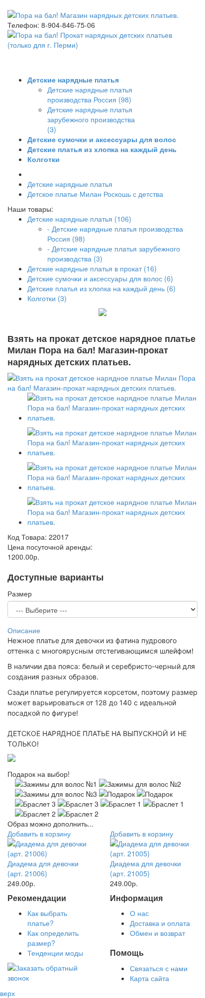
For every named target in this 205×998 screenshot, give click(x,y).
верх (7, 993)
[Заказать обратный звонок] (51, 978)
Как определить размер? (53, 938)
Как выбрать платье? (47, 918)
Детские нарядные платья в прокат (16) (92, 268)
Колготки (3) (47, 298)
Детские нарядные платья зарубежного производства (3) (91, 119)
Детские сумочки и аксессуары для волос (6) (100, 278)
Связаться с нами (159, 968)
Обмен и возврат (157, 933)
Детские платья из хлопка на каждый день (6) (101, 288)
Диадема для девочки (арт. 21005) (145, 868)
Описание (23, 630)
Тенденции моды (55, 953)
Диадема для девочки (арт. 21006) (43, 868)
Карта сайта (149, 978)
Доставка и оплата (160, 923)
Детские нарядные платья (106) (79, 219)
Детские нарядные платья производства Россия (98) (89, 94)
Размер (19, 593)
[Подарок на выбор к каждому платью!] (11, 759)
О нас (139, 913)
